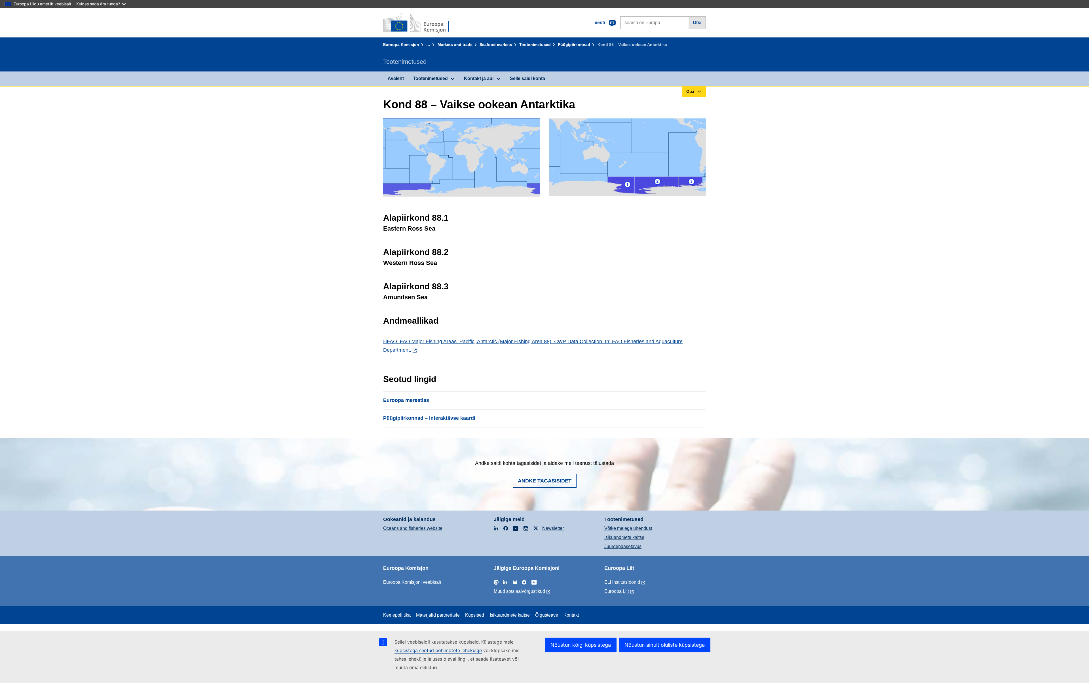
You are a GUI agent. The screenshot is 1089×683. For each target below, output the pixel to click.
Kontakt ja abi (478, 78)
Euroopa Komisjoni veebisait (412, 582)
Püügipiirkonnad (574, 44)
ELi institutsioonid (622, 582)
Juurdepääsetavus (622, 546)
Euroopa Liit (616, 591)
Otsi (697, 22)
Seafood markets (496, 44)
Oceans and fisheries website (412, 528)
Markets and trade (455, 44)
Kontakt (571, 615)
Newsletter (553, 528)
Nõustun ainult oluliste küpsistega (664, 645)
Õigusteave (546, 615)
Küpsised (474, 615)
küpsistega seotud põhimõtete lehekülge (438, 650)
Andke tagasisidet (544, 481)
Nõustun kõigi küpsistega (580, 645)
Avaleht (396, 78)
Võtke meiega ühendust (628, 528)
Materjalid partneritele (438, 615)
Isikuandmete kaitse (624, 537)
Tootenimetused (535, 44)
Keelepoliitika (397, 615)
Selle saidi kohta (527, 78)
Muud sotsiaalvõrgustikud (519, 591)
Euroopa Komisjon (401, 44)
